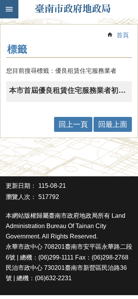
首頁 (123, 35)
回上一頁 (73, 124)
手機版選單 (9, 9)
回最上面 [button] (112, 124)
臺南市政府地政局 (73, 9)
